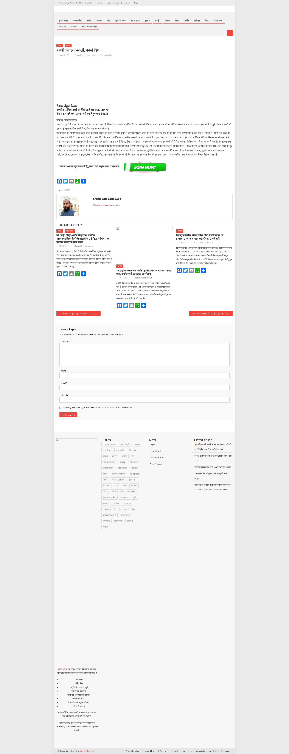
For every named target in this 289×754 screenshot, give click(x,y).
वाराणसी (124, 509)
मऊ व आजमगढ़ (117, 491)
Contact (90, 2)
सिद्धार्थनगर (69, 230)
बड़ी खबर (106, 485)
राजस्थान (127, 503)
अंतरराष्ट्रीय (125, 444)
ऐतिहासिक (132, 450)
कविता (89, 20)
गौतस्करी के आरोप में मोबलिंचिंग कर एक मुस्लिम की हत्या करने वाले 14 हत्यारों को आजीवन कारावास (212, 487)
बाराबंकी (134, 485)
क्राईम (157, 20)
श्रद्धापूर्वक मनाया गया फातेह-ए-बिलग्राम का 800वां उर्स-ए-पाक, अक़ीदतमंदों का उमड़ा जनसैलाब (144, 272)
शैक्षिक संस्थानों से (109, 515)
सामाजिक (106, 520)
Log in (152, 444)
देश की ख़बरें (135, 20)
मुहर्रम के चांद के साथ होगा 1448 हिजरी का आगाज (212, 467)
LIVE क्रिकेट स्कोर (89, 26)
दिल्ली (105, 473)
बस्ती (125, 485)
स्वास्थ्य (74, 26)
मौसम (105, 503)
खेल (108, 20)
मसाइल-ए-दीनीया (109, 497)
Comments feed (157, 457)
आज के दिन (107, 450)
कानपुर (114, 456)
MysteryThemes (86, 750)
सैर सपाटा (62, 26)
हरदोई (68, 45)
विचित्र (197, 20)
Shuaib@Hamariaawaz (85, 55)
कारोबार (99, 20)
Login (109, 2)
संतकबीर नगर (125, 515)
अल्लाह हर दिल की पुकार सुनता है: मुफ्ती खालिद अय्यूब (211, 476)
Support (163, 750)
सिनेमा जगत (218, 20)
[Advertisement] (144, 80)
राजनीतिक (115, 503)
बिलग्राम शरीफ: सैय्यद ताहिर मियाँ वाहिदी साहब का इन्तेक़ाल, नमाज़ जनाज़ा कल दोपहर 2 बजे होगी (199, 237)
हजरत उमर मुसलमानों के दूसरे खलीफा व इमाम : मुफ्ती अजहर (213, 458)
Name (64, 370)
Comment (66, 341)
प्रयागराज (132, 479)
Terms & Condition (203, 750)
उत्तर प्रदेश (77, 20)
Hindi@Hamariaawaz (143, 277)
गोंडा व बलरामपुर (109, 462)
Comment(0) (106, 55)
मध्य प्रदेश (131, 491)
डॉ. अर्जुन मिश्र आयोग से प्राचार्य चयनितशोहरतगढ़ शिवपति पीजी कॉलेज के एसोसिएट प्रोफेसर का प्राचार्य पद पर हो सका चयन (82, 238)
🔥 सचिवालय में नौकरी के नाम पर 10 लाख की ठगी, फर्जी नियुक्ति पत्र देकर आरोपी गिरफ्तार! (212, 447)
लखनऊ (106, 509)
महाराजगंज (124, 497)
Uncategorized (109, 444)
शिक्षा (206, 20)
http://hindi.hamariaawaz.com (106, 204)
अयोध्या (137, 444)
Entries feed (155, 450)
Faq (183, 750)
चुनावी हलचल (120, 20)
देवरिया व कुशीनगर (118, 473)
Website (64, 395)
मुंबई (134, 497)
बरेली (116, 485)
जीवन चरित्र (122, 468)
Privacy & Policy (132, 750)
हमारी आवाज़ (63, 20)
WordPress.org (156, 463)
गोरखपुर (123, 462)
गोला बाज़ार (134, 462)
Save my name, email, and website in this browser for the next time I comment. (98, 407)
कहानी (177, 20)
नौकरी (167, 20)
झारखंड (135, 468)
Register (126, 2)
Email (64, 382)
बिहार (105, 491)
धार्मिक (187, 20)
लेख (115, 509)
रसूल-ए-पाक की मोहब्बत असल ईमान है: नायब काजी (209, 313)
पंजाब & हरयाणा (118, 479)
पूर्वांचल (147, 20)
